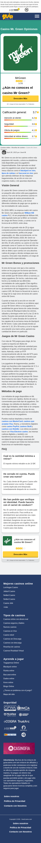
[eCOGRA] (10, 720)
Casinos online (5, 147)
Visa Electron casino (19, 432)
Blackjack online (10, 667)
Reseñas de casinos (18, 147)
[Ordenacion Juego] (10, 733)
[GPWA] (10, 706)
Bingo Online (8, 686)
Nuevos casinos (9, 627)
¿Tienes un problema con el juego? (17, 690)
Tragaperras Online (11, 663)
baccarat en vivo (25, 173)
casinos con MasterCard (12, 421)
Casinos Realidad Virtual (13, 651)
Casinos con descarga (12, 643)
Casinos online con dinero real (15, 619)
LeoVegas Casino (10, 587)
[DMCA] (23, 706)
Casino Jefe (8, 603)
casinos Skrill (25, 426)
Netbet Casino (9, 595)
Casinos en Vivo (10, 631)
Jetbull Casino (9, 591)
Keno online (8, 682)
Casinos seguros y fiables (13, 623)
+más (5, 607)
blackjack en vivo (27, 171)
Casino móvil (8, 635)
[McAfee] (10, 713)
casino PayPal (13, 426)
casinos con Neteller (10, 429)
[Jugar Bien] (10, 726)
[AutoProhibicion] (23, 726)
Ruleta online (8, 671)
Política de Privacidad (14, 801)
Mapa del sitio (9, 694)
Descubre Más (20, 99)
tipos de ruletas (8, 173)
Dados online (8, 679)
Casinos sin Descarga (12, 639)
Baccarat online (9, 675)
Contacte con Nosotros (15, 806)
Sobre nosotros (11, 796)
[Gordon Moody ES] (23, 713)
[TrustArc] (23, 720)
